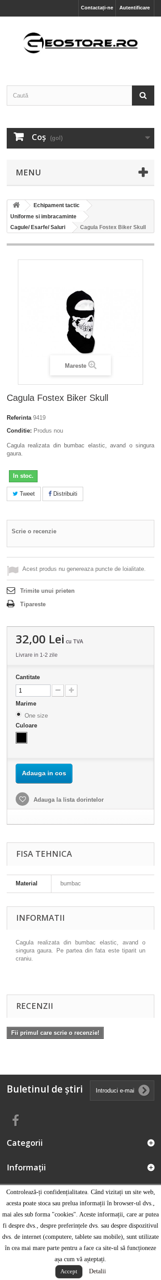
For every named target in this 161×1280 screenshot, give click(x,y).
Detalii (97, 1271)
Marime (27, 703)
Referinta (19, 417)
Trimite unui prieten (47, 590)
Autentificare (134, 7)
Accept (68, 1271)
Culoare (27, 725)
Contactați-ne (97, 7)
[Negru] (21, 738)
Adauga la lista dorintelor (68, 799)
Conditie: (19, 430)
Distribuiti (64, 493)
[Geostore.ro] (80, 43)
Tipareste (33, 604)
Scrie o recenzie (34, 531)
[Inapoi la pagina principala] (16, 205)
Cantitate (28, 677)
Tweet (26, 493)
